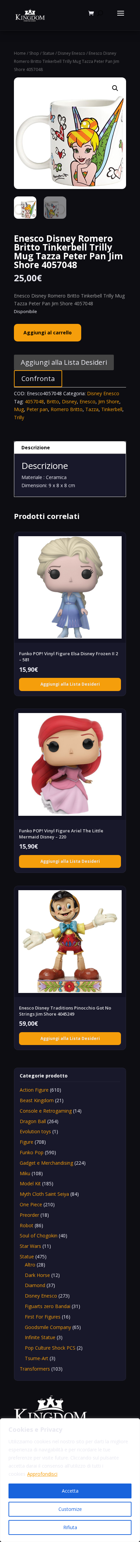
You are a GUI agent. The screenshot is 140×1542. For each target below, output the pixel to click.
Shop (34, 53)
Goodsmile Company (48, 1327)
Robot (26, 1225)
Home (20, 53)
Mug (19, 409)
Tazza (92, 409)
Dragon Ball (33, 1121)
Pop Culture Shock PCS (50, 1348)
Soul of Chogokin (38, 1235)
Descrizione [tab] (35, 447)
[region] (70, 1480)
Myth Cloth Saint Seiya (44, 1194)
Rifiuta (70, 1527)
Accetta (70, 1491)
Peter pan (37, 409)
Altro (30, 1264)
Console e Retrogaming (46, 1111)
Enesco (87, 401)
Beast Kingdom (37, 1100)
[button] (115, 88)
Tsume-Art (36, 1358)
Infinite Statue (40, 1337)
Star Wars (30, 1246)
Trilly (19, 417)
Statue (48, 53)
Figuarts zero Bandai (47, 1306)
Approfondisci (42, 1474)
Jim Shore (108, 401)
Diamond (35, 1285)
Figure (26, 1142)
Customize (70, 1509)
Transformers (35, 1369)
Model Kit (30, 1183)
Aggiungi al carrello (47, 332)
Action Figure (34, 1090)
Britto (53, 401)
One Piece (31, 1204)
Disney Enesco (71, 53)
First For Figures (42, 1316)
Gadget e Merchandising (46, 1163)
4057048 (34, 401)
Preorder (29, 1215)
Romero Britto (67, 409)
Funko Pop (31, 1152)
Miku (25, 1173)
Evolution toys (35, 1131)
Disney (69, 401)
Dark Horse (37, 1275)
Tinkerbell (111, 409)
